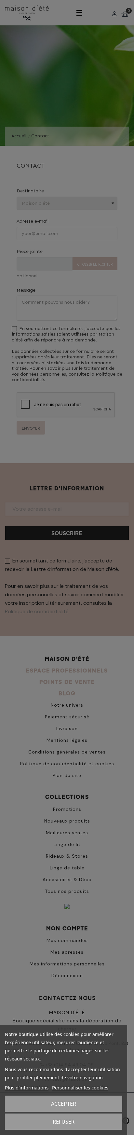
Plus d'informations (26, 1087)
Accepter (63, 1103)
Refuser (63, 1121)
